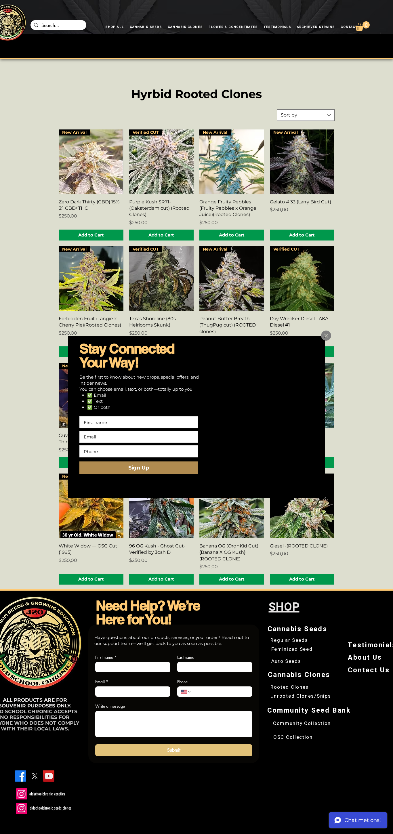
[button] (326, 336)
